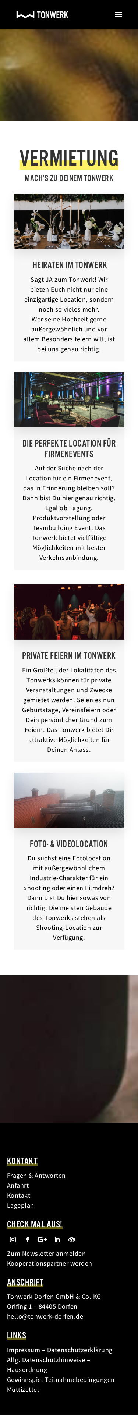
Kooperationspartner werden (49, 1263)
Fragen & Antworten (36, 1175)
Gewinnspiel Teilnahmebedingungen (61, 1379)
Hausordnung (27, 1369)
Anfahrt (18, 1185)
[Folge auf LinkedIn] (57, 1239)
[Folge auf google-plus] (42, 1239)
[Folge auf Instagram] (13, 1239)
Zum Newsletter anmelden (46, 1253)
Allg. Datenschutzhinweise (46, 1359)
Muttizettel (23, 1389)
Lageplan (20, 1205)
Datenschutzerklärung (80, 1349)
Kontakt (19, 1195)
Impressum (23, 1349)
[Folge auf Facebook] (27, 1239)
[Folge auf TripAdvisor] (72, 1239)
